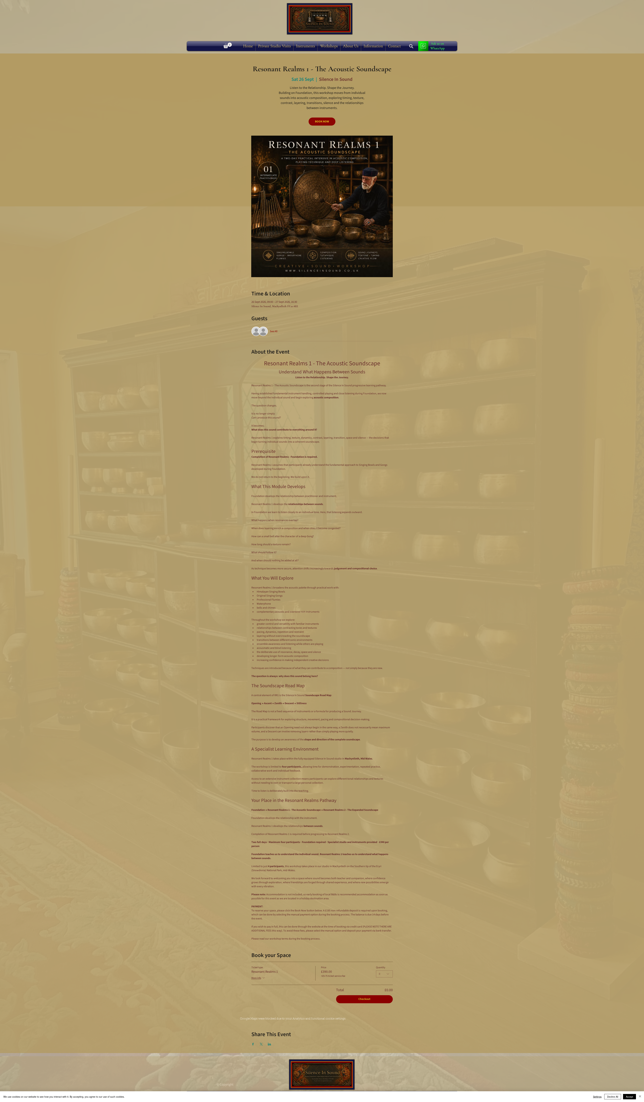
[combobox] (384, 973)
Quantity (380, 967)
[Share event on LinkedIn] (269, 1044)
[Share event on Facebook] (253, 1044)
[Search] (411, 46)
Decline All (612, 1096)
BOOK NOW (322, 122)
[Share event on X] (261, 1044)
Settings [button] (597, 1096)
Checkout (364, 999)
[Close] (640, 1096)
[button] (305, 46)
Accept (629, 1096)
